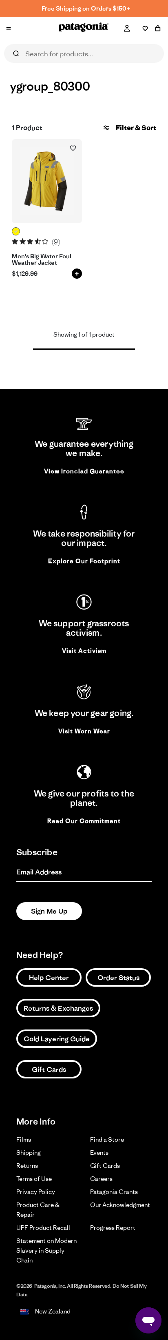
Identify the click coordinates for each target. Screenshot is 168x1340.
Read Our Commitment (84, 821)
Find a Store (107, 1139)
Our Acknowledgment (120, 1205)
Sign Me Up (49, 911)
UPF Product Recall (43, 1227)
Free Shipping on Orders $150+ (86, 8)
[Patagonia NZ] (84, 28)
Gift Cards (49, 1069)
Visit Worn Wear (84, 731)
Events (99, 1152)
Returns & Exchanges (58, 1008)
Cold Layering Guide (57, 1038)
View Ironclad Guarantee (84, 471)
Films (23, 1139)
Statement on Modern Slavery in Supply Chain (46, 1250)
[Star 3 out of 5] (30, 241)
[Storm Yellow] (16, 231)
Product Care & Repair (38, 1209)
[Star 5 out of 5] (45, 241)
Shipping (28, 1152)
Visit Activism (84, 650)
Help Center (49, 977)
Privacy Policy (35, 1192)
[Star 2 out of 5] (23, 241)
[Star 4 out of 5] (38, 241)
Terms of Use (34, 1178)
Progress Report (112, 1227)
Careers (101, 1178)
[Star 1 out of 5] (15, 241)
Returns (27, 1165)
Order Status (118, 977)
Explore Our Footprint (84, 561)
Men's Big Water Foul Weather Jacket (41, 259)
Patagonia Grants (114, 1192)
